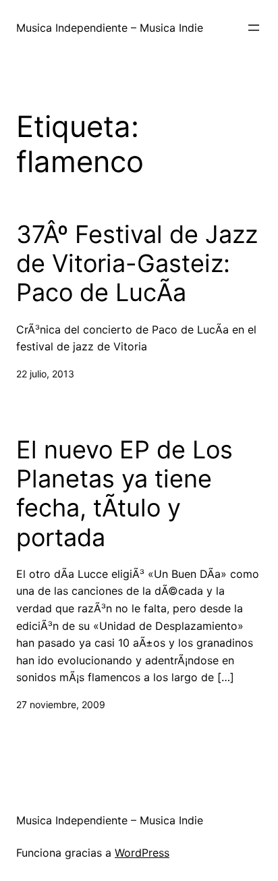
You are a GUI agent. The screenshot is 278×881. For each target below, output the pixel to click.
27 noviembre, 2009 (60, 704)
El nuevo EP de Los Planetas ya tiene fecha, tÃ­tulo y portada (124, 493)
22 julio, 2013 (45, 373)
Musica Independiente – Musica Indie (109, 27)
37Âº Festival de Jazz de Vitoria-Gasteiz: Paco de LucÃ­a (137, 263)
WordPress (142, 852)
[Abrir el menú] (254, 28)
